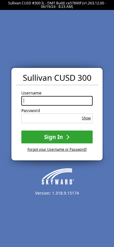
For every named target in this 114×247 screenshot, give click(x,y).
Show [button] (86, 118)
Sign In (54, 136)
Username (31, 93)
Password (30, 111)
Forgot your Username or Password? (57, 149)
